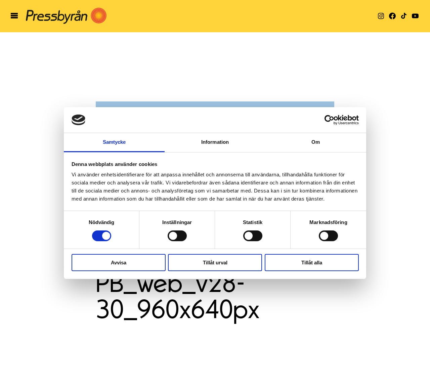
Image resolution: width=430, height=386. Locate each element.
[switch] (177, 235)
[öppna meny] (14, 16)
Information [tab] (215, 142)
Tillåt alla (311, 262)
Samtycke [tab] (114, 142)
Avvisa (118, 262)
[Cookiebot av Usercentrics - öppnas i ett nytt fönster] (329, 120)
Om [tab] (315, 142)
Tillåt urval (215, 262)
